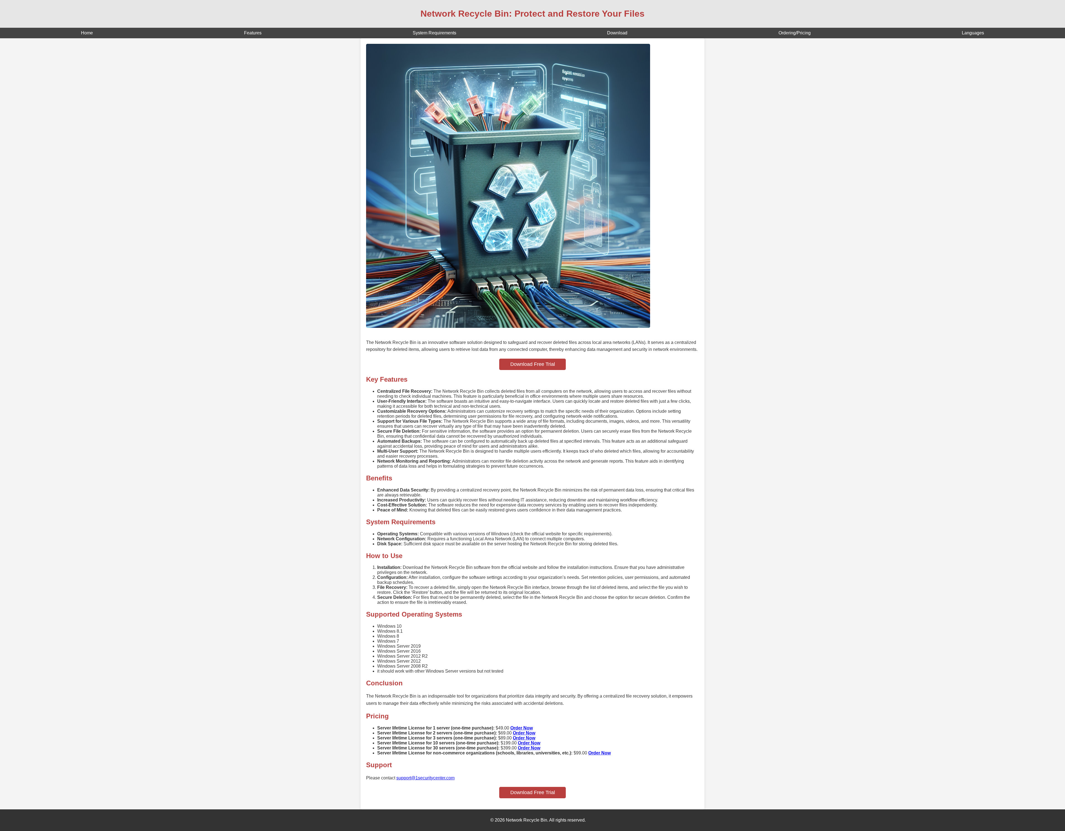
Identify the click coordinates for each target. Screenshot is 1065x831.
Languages (973, 33)
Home (87, 33)
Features (253, 33)
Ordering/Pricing (795, 33)
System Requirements (434, 33)
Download (617, 33)
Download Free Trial (532, 364)
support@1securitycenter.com (425, 778)
